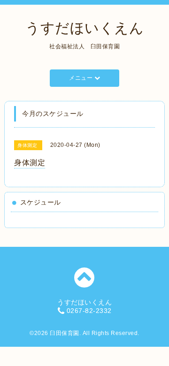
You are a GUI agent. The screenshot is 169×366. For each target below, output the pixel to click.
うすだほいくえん (84, 28)
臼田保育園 (64, 333)
